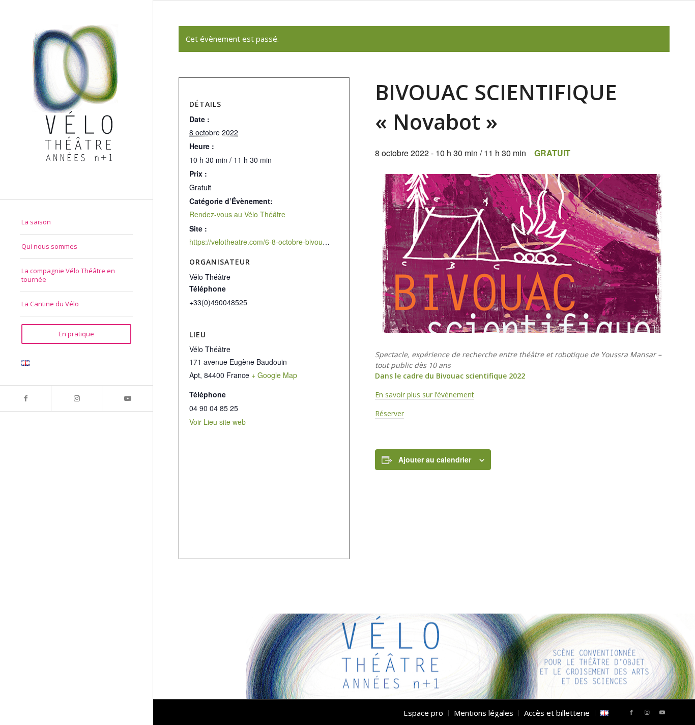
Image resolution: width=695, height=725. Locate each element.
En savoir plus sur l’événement (424, 394)
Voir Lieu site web (217, 422)
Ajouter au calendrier (434, 459)
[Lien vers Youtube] (127, 398)
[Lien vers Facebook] (25, 398)
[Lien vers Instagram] (76, 398)
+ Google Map (274, 375)
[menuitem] (76, 222)
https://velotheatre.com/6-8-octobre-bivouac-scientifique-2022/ (289, 242)
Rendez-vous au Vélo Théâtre (237, 214)
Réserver (389, 413)
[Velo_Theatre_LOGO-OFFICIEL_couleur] (76, 99)
